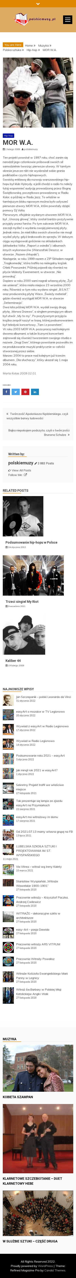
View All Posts (21, 470)
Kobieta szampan (18, 1097)
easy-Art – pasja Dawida (32, 929)
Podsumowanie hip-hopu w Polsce (31, 542)
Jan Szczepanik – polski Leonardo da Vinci (43, 697)
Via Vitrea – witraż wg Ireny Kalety (39, 866)
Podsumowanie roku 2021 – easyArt (40, 755)
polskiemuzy (20, 462)
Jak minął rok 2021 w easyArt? (37, 770)
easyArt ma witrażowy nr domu (37, 817)
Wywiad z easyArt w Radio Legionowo (42, 726)
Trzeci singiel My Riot (22, 602)
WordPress (45, 1266)
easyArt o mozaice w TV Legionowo (40, 711)
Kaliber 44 (13, 661)
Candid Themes (54, 1270)
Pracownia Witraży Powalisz (35, 959)
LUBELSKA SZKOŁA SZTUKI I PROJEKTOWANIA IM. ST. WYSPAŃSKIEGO (36, 850)
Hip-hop (8, 135)
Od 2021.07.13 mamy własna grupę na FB (44, 831)
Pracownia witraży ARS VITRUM (38, 944)
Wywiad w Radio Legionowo (35, 741)
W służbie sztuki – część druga (30, 1241)
